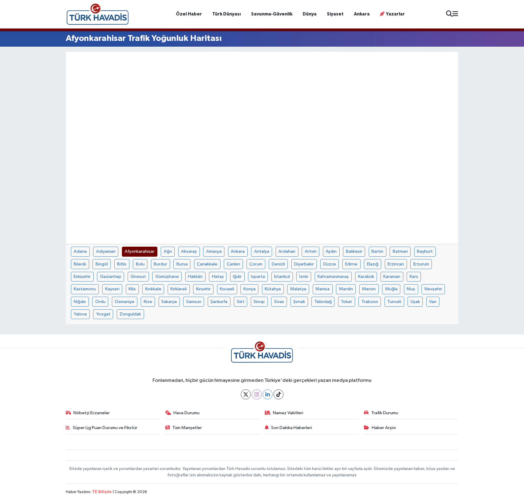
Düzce (329, 264)
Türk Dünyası (226, 14)
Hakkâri (195, 276)
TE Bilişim (102, 492)
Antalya (261, 251)
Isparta (258, 276)
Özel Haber (189, 14)
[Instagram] (257, 394)
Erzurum (421, 264)
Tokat (346, 301)
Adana (80, 251)
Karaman (391, 276)
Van (432, 301)
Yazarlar (395, 14)
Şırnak (299, 301)
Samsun (193, 301)
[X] (246, 394)
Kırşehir (203, 289)
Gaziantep (110, 276)
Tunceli (394, 301)
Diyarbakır (304, 264)
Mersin (369, 289)
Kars (414, 276)
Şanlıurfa (218, 301)
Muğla (391, 289)
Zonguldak (130, 314)
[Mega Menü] (455, 14)
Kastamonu (85, 289)
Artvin (311, 251)
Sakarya (169, 301)
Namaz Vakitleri (288, 413)
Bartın (377, 251)
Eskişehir (82, 276)
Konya (250, 289)
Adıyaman (106, 251)
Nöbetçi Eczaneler (91, 413)
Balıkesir (354, 251)
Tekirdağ (323, 301)
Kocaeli (227, 289)
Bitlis (121, 264)
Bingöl (102, 264)
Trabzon (369, 301)
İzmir (303, 276)
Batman (400, 251)
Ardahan (286, 251)
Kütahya (273, 289)
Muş (411, 289)
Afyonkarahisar (139, 251)
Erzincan (396, 264)
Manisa (322, 289)
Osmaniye (124, 301)
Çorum (255, 264)
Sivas (279, 301)
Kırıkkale (153, 289)
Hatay (218, 276)
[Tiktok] (279, 394)
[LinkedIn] (268, 394)
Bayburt (425, 251)
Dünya (310, 14)
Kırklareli (178, 289)
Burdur (160, 264)
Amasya (214, 251)
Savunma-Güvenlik (271, 14)
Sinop (259, 301)
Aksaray (189, 251)
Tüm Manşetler (187, 427)
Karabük (366, 276)
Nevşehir (433, 289)
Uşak (415, 301)
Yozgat (103, 314)
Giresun (138, 276)
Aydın (331, 251)
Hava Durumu (186, 413)
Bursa (182, 264)
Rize (148, 301)
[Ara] (449, 14)
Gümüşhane (167, 276)
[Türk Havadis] (97, 14)
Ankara (362, 14)
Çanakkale (207, 264)
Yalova (80, 314)
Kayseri (112, 289)
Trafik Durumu (384, 413)
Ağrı (168, 251)
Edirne (351, 264)
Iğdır (237, 276)
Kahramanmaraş (333, 276)
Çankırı (233, 264)
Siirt (240, 301)
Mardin (346, 289)
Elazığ (372, 264)
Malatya (298, 289)
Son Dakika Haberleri (291, 427)
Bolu (140, 264)
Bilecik (80, 264)
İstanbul (282, 276)
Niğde (80, 301)
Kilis (132, 289)
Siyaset (335, 14)
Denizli (278, 264)
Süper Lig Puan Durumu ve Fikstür (105, 427)
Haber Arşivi (384, 427)
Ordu (100, 301)
